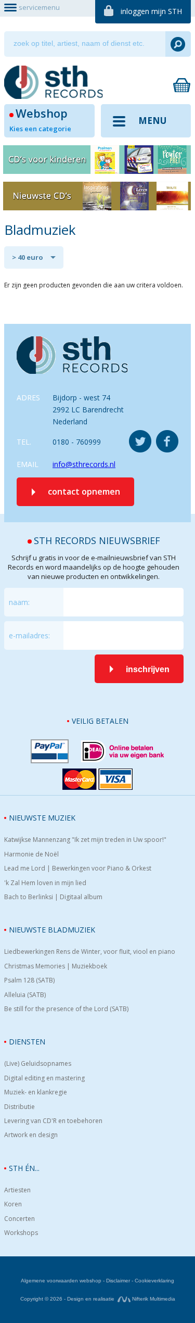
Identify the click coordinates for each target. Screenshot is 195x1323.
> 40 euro (27, 257)
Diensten (27, 1042)
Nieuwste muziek (42, 818)
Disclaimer (118, 1280)
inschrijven (148, 669)
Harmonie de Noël (31, 854)
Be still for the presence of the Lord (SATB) (66, 1009)
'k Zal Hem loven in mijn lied (45, 883)
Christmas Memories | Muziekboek (55, 966)
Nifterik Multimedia (153, 1299)
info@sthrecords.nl (84, 464)
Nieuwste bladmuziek (52, 930)
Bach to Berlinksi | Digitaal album (53, 897)
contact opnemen (84, 491)
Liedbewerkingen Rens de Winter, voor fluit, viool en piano (89, 951)
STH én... (24, 1168)
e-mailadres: (29, 635)
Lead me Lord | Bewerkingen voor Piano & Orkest (77, 868)
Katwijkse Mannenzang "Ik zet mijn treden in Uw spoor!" (85, 839)
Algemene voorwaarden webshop (61, 1280)
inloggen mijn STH (151, 11)
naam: (19, 602)
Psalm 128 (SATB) (29, 980)
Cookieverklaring (154, 1280)
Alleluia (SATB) (25, 995)
